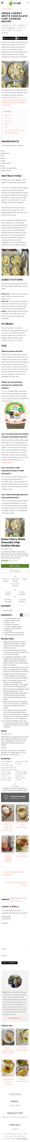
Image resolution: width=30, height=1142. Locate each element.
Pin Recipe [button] (16, 571)
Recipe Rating (6, 916)
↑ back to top (15, 1094)
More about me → (15, 1018)
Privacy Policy (15, 1105)
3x (27, 615)
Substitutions (8, 121)
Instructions (8, 118)
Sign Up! (6, 1117)
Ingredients (8, 115)
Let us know (14, 798)
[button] (2, 561)
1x (21, 615)
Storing (6, 124)
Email (4, 956)
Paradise (4, 391)
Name (4, 949)
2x (24, 615)
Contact (15, 1129)
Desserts (10, 9)
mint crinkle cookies (14, 100)
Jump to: (9, 111)
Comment (5, 923)
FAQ (5, 127)
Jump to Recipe (10, 38)
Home (3, 9)
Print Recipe (23, 38)
